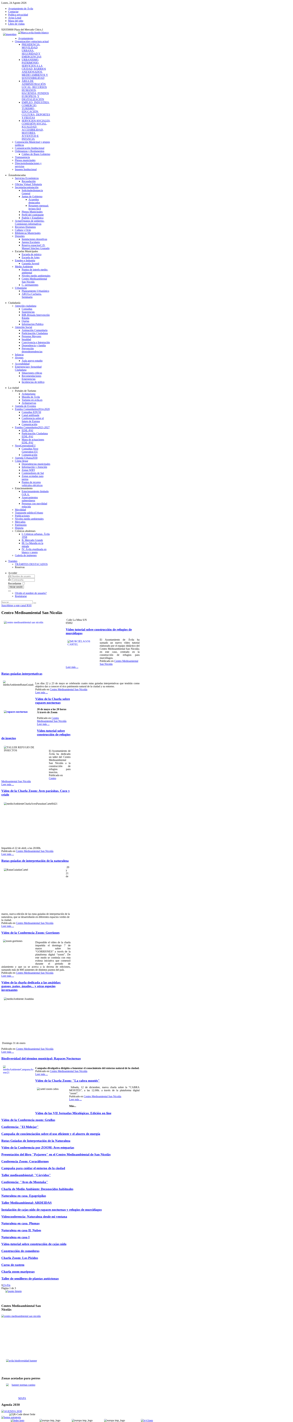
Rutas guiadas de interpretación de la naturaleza (35, 861)
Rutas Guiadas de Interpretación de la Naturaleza (35, 1141)
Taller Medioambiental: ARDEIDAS (26, 1202)
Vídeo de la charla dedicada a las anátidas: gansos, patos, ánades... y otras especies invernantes (31, 986)
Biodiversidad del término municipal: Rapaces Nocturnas (41, 1058)
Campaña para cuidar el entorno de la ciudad (33, 1168)
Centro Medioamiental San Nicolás (68, 689)
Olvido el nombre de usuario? (31, 593)
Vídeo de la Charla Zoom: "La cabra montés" (67, 1080)
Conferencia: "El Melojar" (20, 1127)
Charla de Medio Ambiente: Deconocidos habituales (37, 1189)
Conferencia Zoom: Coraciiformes (25, 1161)
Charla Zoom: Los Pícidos (19, 1258)
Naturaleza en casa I (15, 1237)
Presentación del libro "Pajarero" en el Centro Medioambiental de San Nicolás (56, 1154)
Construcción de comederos (20, 1251)
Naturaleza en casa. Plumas (20, 1223)
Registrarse (21, 596)
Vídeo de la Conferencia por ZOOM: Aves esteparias (37, 1147)
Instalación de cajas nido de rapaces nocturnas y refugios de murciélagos (51, 1209)
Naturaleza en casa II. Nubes (21, 1230)
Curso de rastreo (12, 1265)
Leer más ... (72, 667)
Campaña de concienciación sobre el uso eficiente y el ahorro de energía (50, 1134)
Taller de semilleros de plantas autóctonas (30, 1278)
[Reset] (34, 603)
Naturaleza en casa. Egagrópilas (23, 1196)
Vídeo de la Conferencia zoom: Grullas (28, 1120)
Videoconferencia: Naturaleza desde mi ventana (34, 1216)
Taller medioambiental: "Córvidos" (26, 1175)
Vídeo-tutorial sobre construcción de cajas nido (33, 1244)
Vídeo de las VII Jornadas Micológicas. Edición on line (73, 1113)
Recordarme (14, 583)
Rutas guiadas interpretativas (21, 673)
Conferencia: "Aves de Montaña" (24, 1182)
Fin (8, 1285)
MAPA (22, 1398)
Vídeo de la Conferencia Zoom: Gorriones (30, 932)
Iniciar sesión (16, 587)
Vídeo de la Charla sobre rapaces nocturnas (52, 700)
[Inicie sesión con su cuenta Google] (9, 590)
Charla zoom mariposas (18, 1271)
